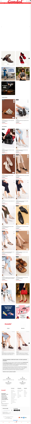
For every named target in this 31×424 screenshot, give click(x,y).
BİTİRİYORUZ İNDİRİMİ (20, 390)
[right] (29, 58)
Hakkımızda (12, 390)
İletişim (12, 392)
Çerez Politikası (13, 396)
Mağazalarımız (13, 391)
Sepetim (25, 396)
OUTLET (18, 397)
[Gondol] (8, 323)
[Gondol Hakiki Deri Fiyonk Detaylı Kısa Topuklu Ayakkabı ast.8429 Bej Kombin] (22, 189)
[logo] (15, 1)
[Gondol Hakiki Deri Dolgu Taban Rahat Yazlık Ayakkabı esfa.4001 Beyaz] (22, 138)
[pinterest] (19, 410)
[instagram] (16, 410)
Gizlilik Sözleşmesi (13, 393)
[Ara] (26, 1)
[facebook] (14, 410)
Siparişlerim (25, 392)
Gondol (8, 328)
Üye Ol (25, 390)
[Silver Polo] (23, 323)
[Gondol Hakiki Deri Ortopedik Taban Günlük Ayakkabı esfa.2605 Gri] (8, 215)
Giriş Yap (25, 391)
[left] (2, 58)
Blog (11, 403)
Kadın (18, 393)
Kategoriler (19, 388)
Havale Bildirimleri (13, 402)
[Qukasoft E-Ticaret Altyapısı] (15, 420)
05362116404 (4, 401)
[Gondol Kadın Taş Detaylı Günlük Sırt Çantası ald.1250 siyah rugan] (8, 138)
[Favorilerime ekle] (14, 100)
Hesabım (25, 388)
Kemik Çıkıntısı (19, 396)
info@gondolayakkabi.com (5, 403)
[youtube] (18, 410)
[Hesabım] (28, 1)
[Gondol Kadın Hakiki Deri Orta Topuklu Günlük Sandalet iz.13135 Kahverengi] (8, 109)
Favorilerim (25, 393)
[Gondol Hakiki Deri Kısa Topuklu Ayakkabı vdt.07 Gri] (8, 189)
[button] (1, 27)
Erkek (18, 392)
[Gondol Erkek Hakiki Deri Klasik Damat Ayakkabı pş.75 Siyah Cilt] (22, 215)
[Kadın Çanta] (8, 58)
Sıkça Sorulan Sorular (14, 399)
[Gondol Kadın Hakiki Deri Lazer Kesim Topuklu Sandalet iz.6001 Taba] (22, 240)
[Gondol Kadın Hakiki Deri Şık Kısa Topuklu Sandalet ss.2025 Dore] (22, 105)
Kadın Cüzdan (19, 391)
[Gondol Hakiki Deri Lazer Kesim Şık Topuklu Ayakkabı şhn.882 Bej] (8, 164)
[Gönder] (12, 410)
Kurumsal (12, 388)
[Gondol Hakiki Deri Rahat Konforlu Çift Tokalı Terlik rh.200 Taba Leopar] (22, 266)
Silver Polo (22, 328)
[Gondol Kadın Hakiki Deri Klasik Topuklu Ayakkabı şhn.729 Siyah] (22, 164)
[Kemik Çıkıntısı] (23, 58)
